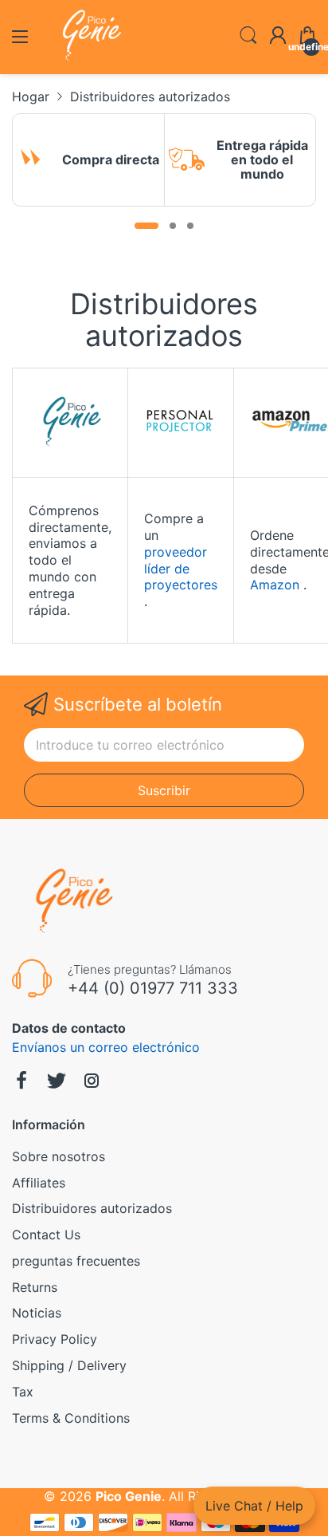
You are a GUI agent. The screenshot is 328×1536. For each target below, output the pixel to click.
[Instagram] (91, 1082)
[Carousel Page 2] (173, 226)
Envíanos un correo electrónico (106, 1047)
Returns (34, 1287)
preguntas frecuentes (76, 1261)
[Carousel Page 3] (190, 226)
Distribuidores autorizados (92, 1208)
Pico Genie (129, 1496)
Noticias (36, 1313)
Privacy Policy (54, 1339)
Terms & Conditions (71, 1418)
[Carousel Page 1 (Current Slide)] (146, 226)
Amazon (274, 585)
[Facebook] (21, 1082)
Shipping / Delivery (69, 1365)
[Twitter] (56, 1082)
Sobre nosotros (58, 1156)
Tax (22, 1392)
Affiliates (38, 1183)
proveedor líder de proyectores (180, 568)
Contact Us (46, 1235)
